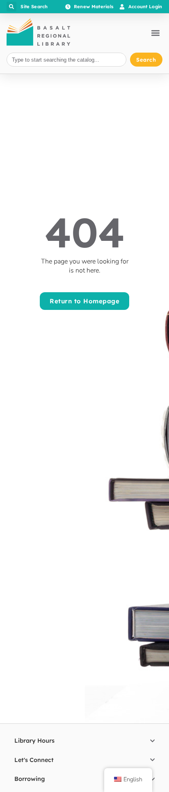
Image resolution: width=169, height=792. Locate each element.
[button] (11, 7)
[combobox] (66, 60)
